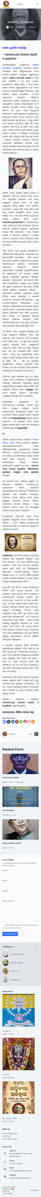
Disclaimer (34, 1190)
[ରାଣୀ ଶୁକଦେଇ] (5, 979)
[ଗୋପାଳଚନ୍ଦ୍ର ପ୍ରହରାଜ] (20, 764)
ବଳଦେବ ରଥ (15, 971)
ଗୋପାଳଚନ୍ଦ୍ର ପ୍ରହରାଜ (10, 777)
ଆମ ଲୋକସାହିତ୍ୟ (8, 810)
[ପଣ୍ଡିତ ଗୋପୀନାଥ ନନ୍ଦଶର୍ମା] (20, 829)
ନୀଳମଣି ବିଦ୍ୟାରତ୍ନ (17, 963)
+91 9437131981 (15, 1163)
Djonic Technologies (7, 1192)
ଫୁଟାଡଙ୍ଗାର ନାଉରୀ (17, 954)
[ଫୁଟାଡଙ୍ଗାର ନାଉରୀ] (5, 954)
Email (5, 881)
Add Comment (8, 901)
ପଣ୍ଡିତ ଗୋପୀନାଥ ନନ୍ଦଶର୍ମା (12, 843)
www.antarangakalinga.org (19, 1178)
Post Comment (10, 934)
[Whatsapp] (21, 722)
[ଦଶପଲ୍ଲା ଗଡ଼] (18, 1010)
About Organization (10, 1133)
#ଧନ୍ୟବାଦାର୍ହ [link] (22, 428)
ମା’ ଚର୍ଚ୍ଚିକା (5, 1075)
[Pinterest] (17, 722)
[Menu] (38, 4)
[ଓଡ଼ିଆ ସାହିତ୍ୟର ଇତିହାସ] (18, 1097)
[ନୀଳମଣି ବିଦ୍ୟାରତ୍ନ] (5, 963)
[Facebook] (4, 722)
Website (5, 891)
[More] (33, 722)
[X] (8, 722)
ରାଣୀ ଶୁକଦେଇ (15, 980)
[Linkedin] (13, 722)
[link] (12, 222)
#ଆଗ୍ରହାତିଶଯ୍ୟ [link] (19, 418)
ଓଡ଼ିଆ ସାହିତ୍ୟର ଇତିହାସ (9, 1118)
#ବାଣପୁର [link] (29, 389)
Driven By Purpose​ (9, 1139)
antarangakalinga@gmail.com (21, 1171)
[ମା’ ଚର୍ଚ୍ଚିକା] (18, 1054)
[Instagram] (25, 722)
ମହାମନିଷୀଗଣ (31, 27)
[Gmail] (29, 722)
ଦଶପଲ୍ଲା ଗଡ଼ (6, 1031)
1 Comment (19, 782)
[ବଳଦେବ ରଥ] (5, 971)
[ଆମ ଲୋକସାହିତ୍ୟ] (20, 797)
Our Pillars (6, 1136)
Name (5, 870)
